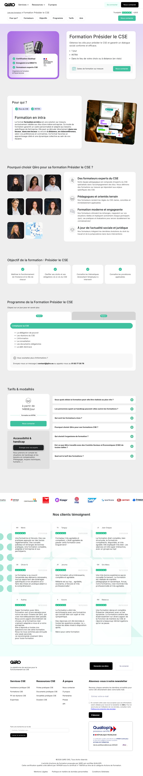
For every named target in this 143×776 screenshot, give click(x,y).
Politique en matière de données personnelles (70, 772)
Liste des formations (14, 12)
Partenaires (67, 696)
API (64, 704)
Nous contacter (130, 5)
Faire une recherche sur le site (20, 727)
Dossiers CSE (41, 700)
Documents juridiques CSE (46, 692)
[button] (23, 4)
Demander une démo (101, 666)
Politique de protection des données (103, 709)
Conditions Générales (100, 772)
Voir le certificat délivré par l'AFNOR (105, 745)
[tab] (39, 316)
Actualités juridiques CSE (46, 696)
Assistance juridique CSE (20, 687)
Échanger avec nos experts (28, 447)
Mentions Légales (41, 772)
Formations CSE (16, 692)
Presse (65, 700)
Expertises (14, 700)
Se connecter (112, 5)
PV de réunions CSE (18, 696)
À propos (52, 4)
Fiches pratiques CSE (44, 687)
